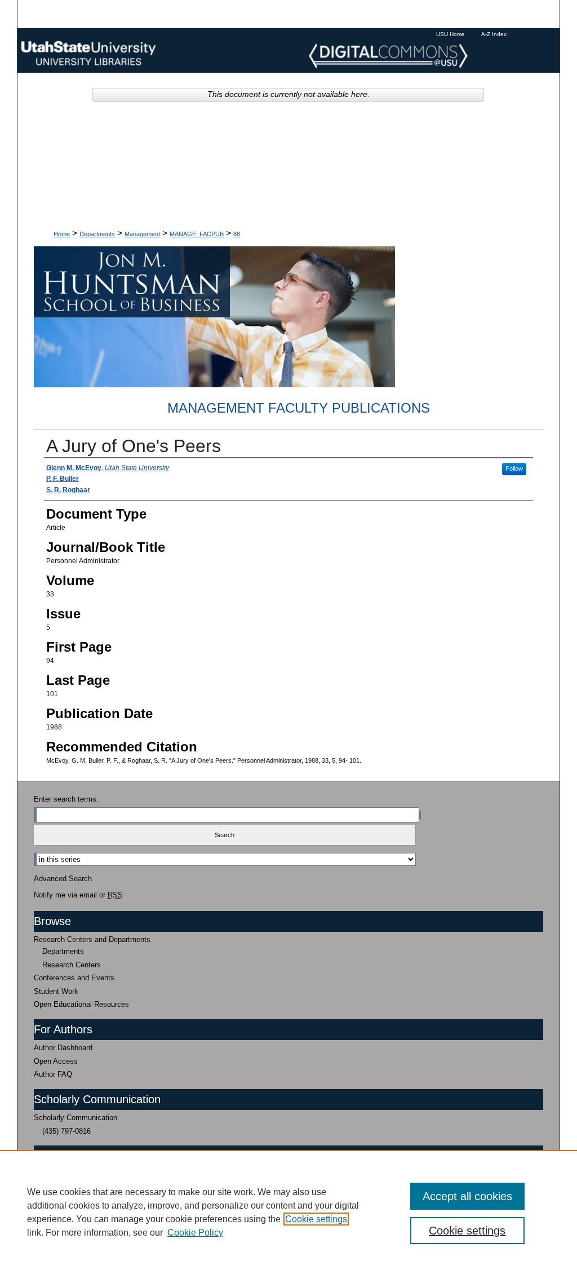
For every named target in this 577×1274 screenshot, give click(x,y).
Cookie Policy (195, 1232)
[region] (288, 1212)
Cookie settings (316, 1219)
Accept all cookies (467, 1196)
